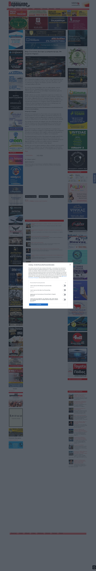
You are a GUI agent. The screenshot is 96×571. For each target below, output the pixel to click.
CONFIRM (38, 304)
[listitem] (48, 282)
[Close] (70, 265)
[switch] (64, 285)
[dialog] (48, 285)
